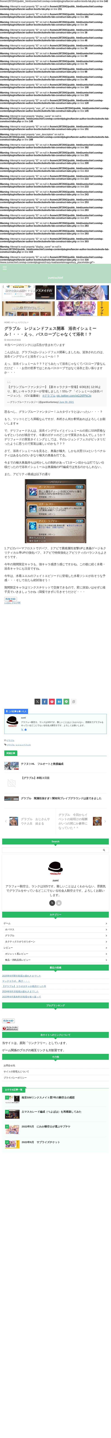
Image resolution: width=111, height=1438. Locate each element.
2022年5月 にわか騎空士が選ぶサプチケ (47, 1126)
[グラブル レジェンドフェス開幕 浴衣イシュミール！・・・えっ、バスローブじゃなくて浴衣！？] (59, 701)
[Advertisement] (55, 630)
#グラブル (49, 395)
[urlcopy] (73, 701)
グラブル (10, 740)
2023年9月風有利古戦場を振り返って (21, 997)
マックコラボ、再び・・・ (16, 981)
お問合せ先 (9, 1065)
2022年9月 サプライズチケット (41, 1142)
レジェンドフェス (23, 745)
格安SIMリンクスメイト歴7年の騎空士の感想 (48, 1097)
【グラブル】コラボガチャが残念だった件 (24, 986)
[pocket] (52, 701)
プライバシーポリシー (15, 1077)
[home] (25, 730)
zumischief (55, 277)
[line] (66, 701)
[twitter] (37, 701)
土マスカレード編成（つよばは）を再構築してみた (52, 1111)
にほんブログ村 (12, 602)
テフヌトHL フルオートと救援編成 (42, 763)
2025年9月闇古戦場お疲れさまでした (21, 976)
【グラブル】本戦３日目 (35, 777)
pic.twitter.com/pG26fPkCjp (74, 395)
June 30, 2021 (66, 402)
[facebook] (45, 701)
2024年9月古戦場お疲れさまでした (20, 991)
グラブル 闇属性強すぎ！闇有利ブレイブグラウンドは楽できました (61, 798)
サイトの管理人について (16, 1071)
